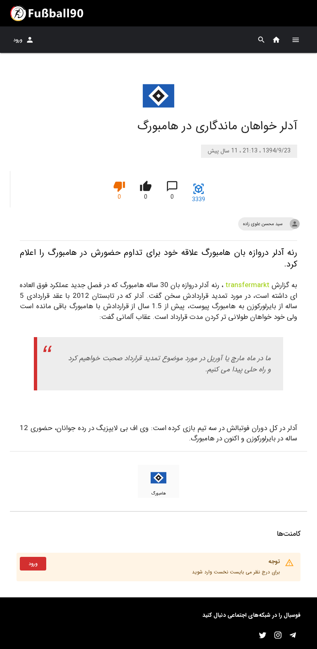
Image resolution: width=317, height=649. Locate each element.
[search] (261, 40)
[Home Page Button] (276, 40)
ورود (17, 40)
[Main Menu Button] (295, 39)
